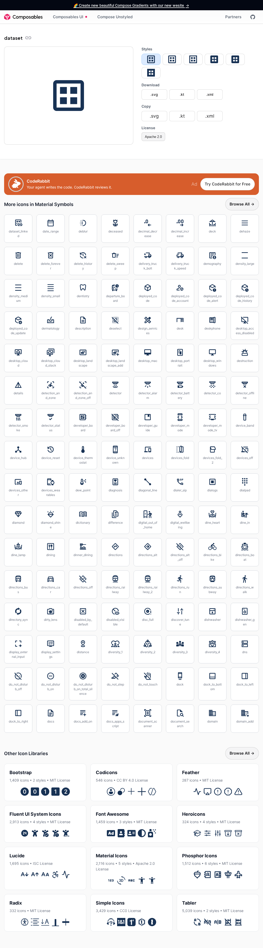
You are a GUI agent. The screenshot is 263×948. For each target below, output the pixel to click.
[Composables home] (23, 17)
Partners (233, 16)
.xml (209, 94)
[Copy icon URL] (28, 37)
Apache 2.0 (153, 137)
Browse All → (242, 204)
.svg (154, 94)
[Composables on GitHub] (253, 17)
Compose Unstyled (115, 16)
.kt (182, 94)
